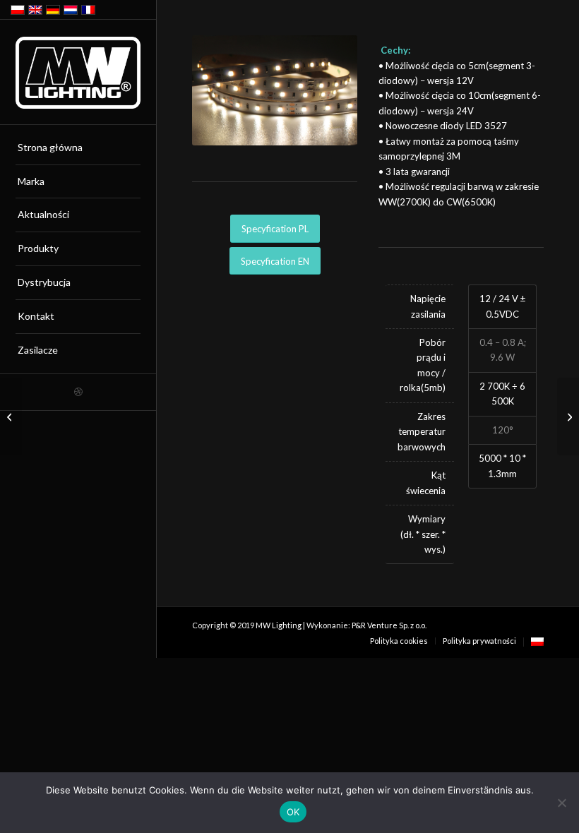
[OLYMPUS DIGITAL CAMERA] (274, 90)
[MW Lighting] (78, 73)
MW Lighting (279, 625)
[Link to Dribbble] (78, 392)
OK (293, 811)
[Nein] (561, 803)
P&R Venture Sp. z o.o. (389, 625)
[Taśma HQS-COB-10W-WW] (11, 416)
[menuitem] (78, 148)
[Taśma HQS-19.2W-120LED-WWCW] (568, 416)
